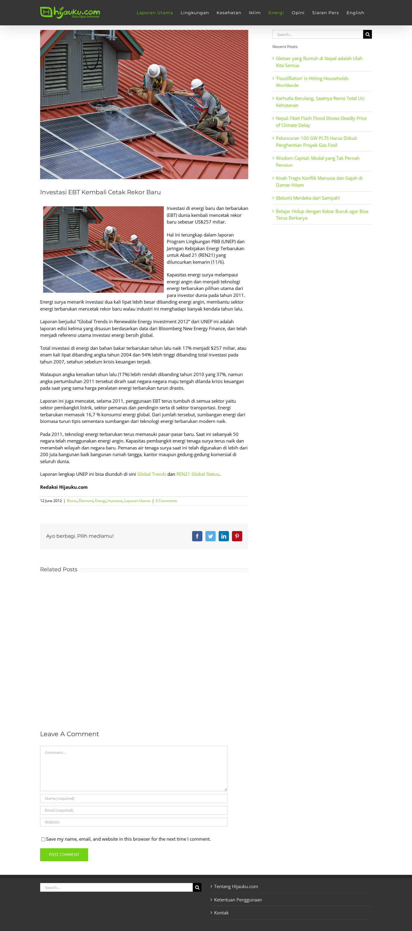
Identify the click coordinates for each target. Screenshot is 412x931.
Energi (100, 500)
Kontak (221, 913)
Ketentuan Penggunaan (238, 900)
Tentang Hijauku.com (236, 886)
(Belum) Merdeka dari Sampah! (308, 198)
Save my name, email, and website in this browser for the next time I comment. (128, 839)
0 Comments (166, 500)
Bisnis (72, 500)
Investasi (115, 500)
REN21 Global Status (197, 474)
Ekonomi (86, 500)
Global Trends (151, 474)
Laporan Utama (137, 500)
